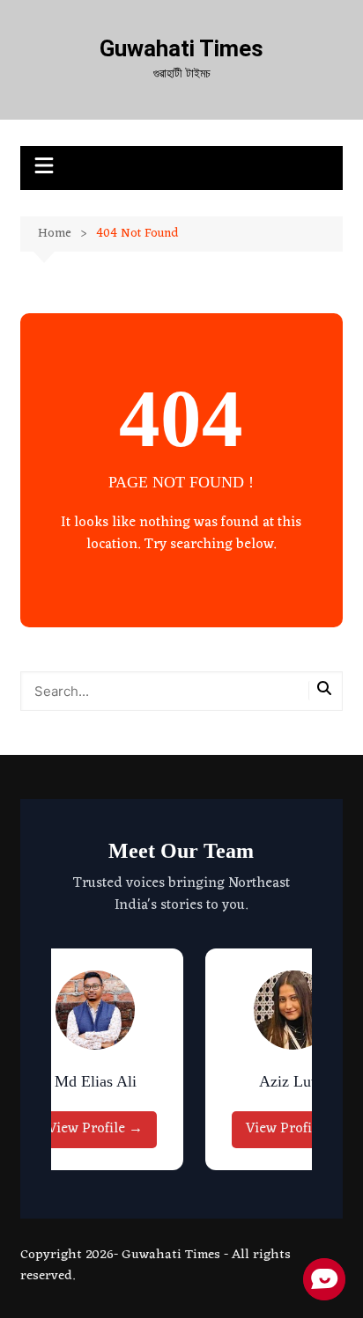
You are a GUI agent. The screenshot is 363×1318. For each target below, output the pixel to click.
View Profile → (95, 1129)
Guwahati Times (181, 48)
